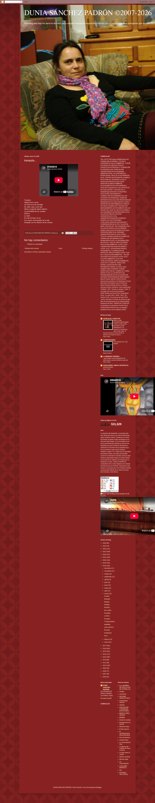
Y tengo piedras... (110, 621)
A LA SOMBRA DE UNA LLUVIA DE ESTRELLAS (124, 687)
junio (106, 585)
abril (106, 591)
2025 (104, 546)
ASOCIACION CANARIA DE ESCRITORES (124, 709)
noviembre (108, 571)
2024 (104, 549)
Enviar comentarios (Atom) (42, 252)
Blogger (98, 787)
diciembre (107, 568)
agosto (106, 579)
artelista (122, 705)
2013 (104, 657)
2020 (104, 560)
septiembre (108, 577)
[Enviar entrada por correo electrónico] (62, 233)
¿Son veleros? (109, 627)
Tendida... (107, 604)
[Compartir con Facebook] (73, 233)
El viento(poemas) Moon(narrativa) (124, 733)
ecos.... (106, 636)
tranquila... (107, 599)
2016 (104, 648)
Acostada (107, 613)
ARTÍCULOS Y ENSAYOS (111, 318)
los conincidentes (124, 762)
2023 (104, 551)
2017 (104, 645)
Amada (121, 691)
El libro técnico (124, 729)
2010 (104, 665)
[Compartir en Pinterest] (76, 233)
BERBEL (122, 717)
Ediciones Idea (124, 726)
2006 (104, 677)
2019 (104, 563)
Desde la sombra (125, 720)
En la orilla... (108, 610)
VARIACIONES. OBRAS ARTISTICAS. (116, 365)
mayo (106, 588)
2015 (104, 651)
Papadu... (107, 602)
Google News (123, 740)
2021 (104, 557)
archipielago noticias (123, 701)
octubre (107, 574)
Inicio (60, 248)
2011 (104, 663)
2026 (104, 543)
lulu (120, 770)
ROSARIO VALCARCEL (123, 773)
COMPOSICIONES (109, 340)
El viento (107, 630)
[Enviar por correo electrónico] (66, 233)
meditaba (107, 624)
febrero (106, 639)
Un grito (106, 596)
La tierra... (107, 616)
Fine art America (124, 737)
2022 (104, 554)
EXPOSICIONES (108, 367)
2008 (104, 671)
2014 (104, 654)
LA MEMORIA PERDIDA (111, 356)
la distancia (108, 633)
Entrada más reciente (32, 248)
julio (106, 582)
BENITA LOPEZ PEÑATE (124, 714)
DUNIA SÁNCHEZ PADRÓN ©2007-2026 (88, 12)
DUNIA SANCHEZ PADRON (106, 687)
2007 (104, 674)
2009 (104, 668)
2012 (104, 660)
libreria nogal (123, 759)
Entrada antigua (87, 248)
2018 (104, 566)
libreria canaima (124, 757)
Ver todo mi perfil (106, 698)
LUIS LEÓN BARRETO (123, 767)
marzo (106, 593)
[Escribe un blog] (69, 233)
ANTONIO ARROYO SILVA (124, 697)
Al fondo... (107, 607)
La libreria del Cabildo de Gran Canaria (124, 748)
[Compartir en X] (71, 233)
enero (106, 642)
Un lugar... (107, 619)
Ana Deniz (122, 694)
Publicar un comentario (35, 244)
